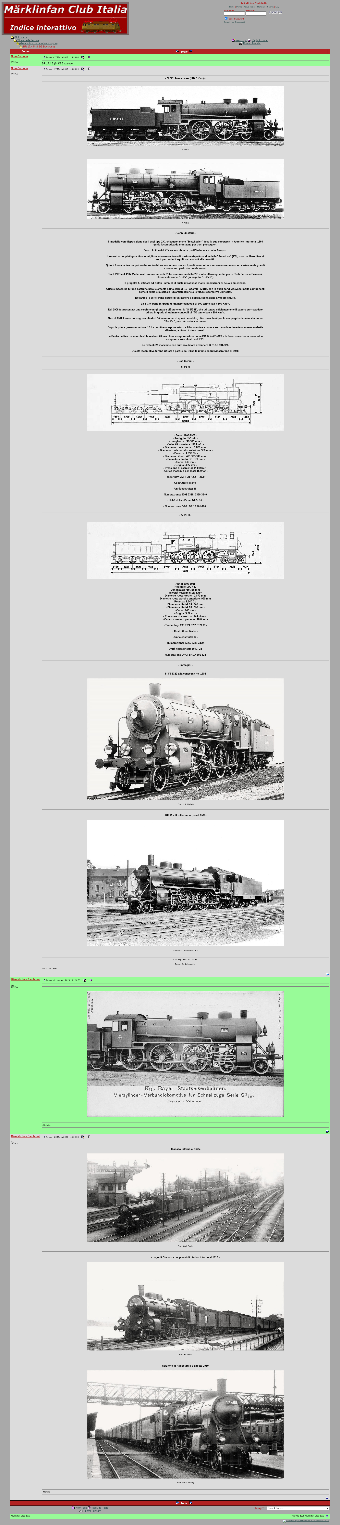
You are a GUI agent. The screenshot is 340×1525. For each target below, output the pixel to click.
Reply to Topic (260, 40)
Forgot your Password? (234, 22)
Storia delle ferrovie (28, 40)
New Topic (241, 40)
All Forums (20, 37)
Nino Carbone (19, 56)
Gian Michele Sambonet (25, 979)
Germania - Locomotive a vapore (38, 43)
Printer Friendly (252, 43)
